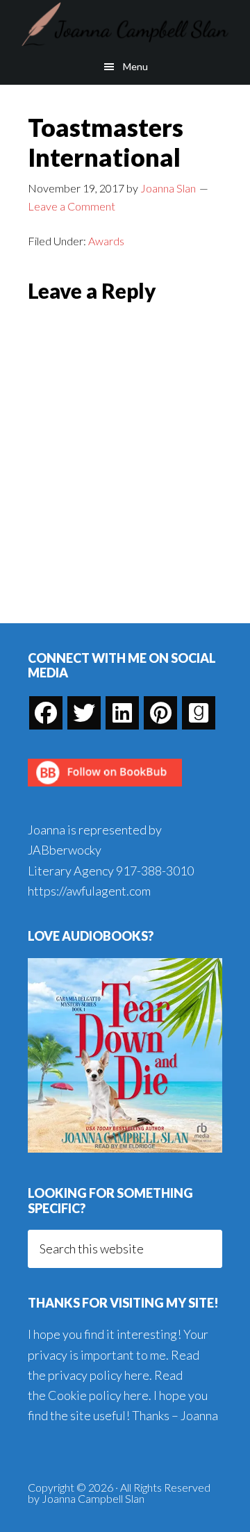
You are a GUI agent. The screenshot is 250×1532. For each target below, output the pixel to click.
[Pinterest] (160, 713)
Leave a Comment (71, 206)
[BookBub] (105, 790)
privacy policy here (98, 1375)
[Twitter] (84, 713)
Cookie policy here (98, 1395)
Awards (106, 240)
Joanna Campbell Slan (125, 24)
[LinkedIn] (122, 713)
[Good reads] (198, 713)
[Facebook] (45, 713)
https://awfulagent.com (89, 890)
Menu (135, 66)
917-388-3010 (155, 870)
